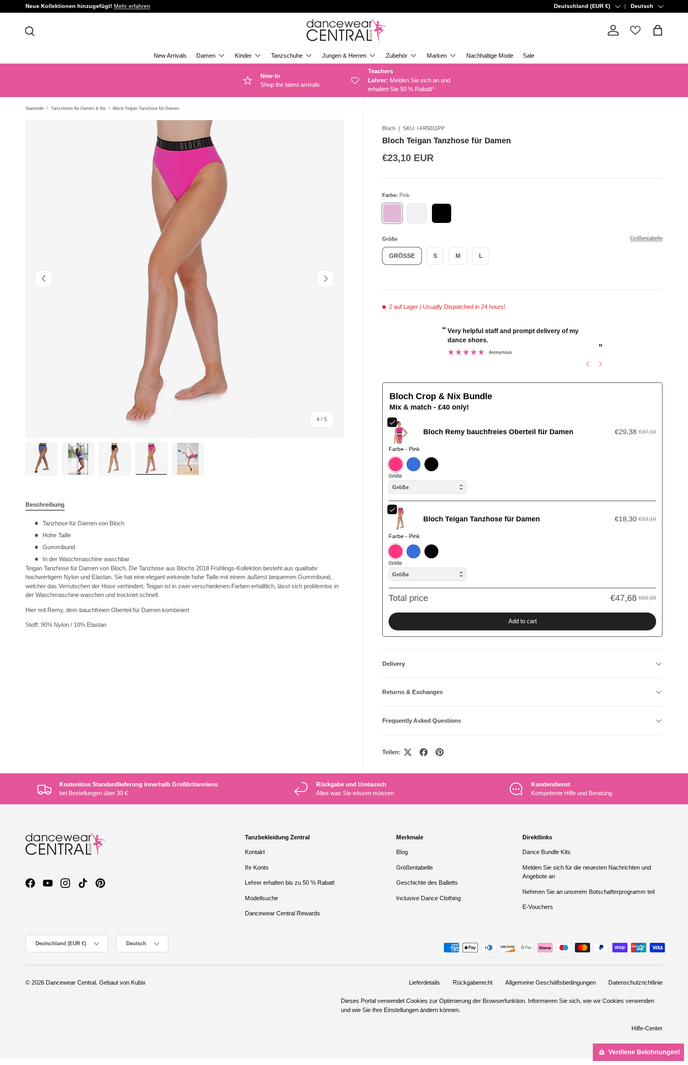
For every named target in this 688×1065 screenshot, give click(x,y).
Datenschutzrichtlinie (635, 982)
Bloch (388, 128)
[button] (657, 30)
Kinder (243, 55)
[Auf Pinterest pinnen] (440, 752)
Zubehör (396, 55)
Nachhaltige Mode (489, 55)
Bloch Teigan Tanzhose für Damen (146, 108)
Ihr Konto (256, 867)
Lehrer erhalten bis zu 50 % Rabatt (289, 882)
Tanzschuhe (287, 55)
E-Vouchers (537, 906)
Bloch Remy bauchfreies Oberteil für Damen (498, 432)
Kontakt (255, 851)
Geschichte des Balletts (427, 882)
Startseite (34, 108)
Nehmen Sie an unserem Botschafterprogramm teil (588, 891)
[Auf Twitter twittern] (408, 752)
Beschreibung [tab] (44, 504)
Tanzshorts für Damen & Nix (78, 108)
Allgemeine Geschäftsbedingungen (550, 982)
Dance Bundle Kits (546, 851)
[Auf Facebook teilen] (424, 752)
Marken (437, 55)
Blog (402, 851)
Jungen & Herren (344, 55)
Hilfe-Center (647, 1028)
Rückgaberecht (473, 982)
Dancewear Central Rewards (282, 913)
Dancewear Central (71, 982)
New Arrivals (170, 55)
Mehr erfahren (132, 6)
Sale (528, 55)
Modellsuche (261, 898)
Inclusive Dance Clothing (428, 898)
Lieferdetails (424, 982)
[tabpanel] (184, 577)
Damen (205, 55)
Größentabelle (646, 238)
